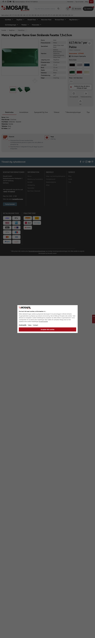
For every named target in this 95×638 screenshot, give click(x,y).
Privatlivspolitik (43, 321)
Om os (30, 325)
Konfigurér (35, 325)
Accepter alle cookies (47, 329)
